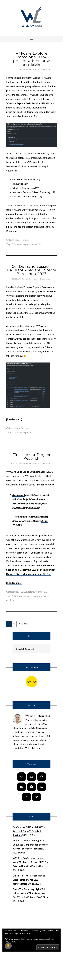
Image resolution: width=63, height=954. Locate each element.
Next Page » (25, 624)
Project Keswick (31, 595)
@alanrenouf (18, 494)
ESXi (22, 591)
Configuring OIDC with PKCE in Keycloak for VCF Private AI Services (29, 831)
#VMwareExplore (37, 503)
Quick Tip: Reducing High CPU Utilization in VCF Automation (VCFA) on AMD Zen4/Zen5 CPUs (30, 893)
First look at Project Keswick (31, 457)
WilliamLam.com (31, 17)
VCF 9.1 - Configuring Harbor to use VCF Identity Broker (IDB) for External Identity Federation (30, 862)
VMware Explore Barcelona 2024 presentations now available (31, 59)
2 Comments (45, 69)
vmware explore (22, 244)
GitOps (18, 595)
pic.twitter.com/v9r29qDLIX (26, 507)
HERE (9, 226)
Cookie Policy (10, 942)
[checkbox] (8, 945)
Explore (24, 239)
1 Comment (45, 279)
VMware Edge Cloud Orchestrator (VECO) (30, 471)
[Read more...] (14, 419)
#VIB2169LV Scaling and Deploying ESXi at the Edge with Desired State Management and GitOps (30, 569)
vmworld (36, 244)
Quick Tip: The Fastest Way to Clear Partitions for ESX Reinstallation (29, 879)
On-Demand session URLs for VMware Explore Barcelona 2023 (31, 270)
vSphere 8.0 (41, 591)
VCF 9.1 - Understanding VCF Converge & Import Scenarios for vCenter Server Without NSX (30, 844)
